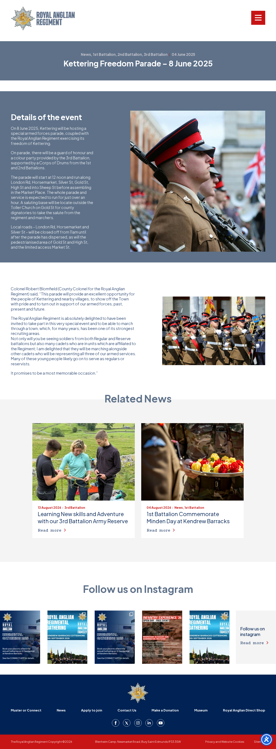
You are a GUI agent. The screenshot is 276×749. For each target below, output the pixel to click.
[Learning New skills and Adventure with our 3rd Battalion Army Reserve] (83, 462)
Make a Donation (165, 710)
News (61, 710)
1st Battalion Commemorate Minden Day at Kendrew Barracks (188, 517)
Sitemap (259, 741)
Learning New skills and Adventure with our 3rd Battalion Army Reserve (83, 517)
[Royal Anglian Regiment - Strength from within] (48, 18)
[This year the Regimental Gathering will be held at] (67, 637)
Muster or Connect (26, 710)
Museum (201, 710)
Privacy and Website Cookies (224, 741)
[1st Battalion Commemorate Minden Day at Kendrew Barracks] (192, 462)
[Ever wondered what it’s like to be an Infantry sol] (162, 637)
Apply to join (91, 710)
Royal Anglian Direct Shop (244, 710)
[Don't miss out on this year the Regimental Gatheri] (20, 637)
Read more (49, 530)
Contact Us (127, 710)
